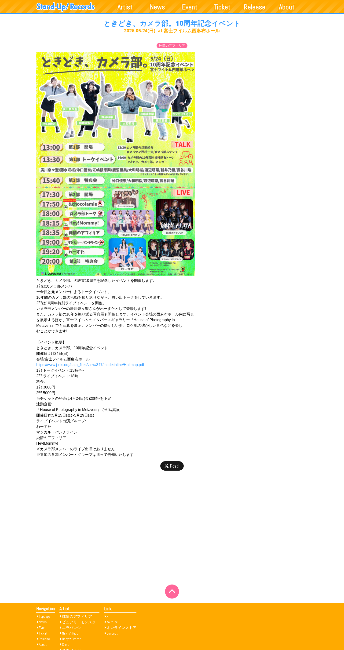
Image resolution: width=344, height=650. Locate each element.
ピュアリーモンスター (80, 622)
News (157, 7)
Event (190, 7)
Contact (112, 633)
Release (254, 7)
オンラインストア (121, 627)
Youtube (112, 622)
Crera (66, 644)
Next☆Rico (70, 633)
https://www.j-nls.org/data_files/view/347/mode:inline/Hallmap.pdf (90, 365)
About (287, 7)
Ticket (222, 7)
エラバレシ (71, 627)
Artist (125, 7)
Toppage (45, 616)
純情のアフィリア (172, 45)
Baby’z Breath (71, 638)
